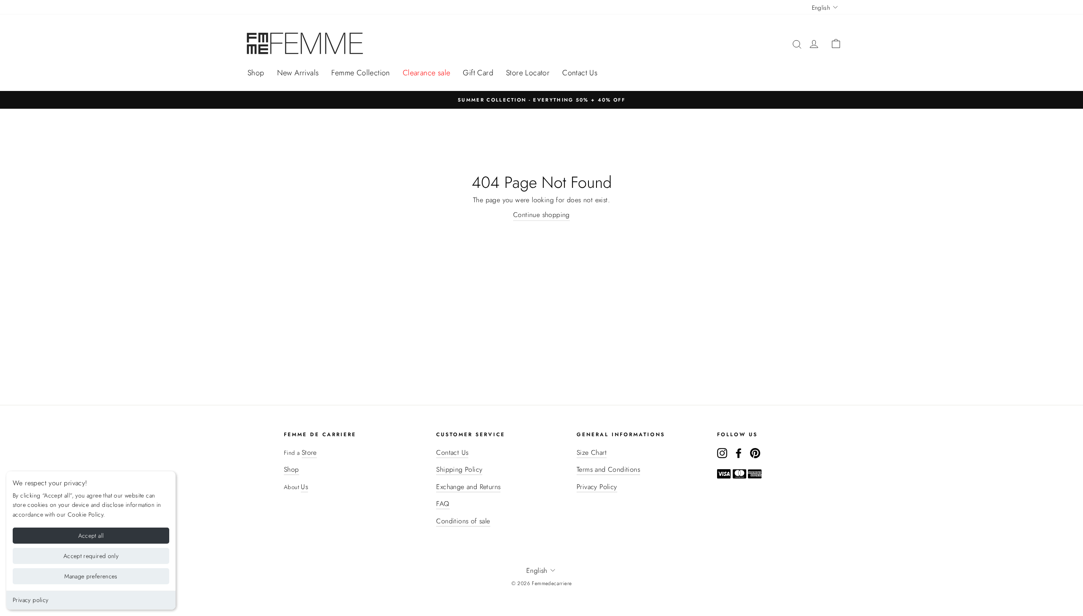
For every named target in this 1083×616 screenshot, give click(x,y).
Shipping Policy (459, 469)
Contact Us (579, 72)
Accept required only (90, 556)
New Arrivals (298, 72)
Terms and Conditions (608, 469)
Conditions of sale (463, 521)
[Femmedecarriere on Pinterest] (755, 452)
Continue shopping (541, 215)
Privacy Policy (597, 487)
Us (304, 487)
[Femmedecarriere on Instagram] (722, 452)
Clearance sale (427, 72)
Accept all (91, 535)
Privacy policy (31, 600)
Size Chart (592, 452)
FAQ (442, 504)
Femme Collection (360, 72)
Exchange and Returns (468, 487)
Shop (255, 72)
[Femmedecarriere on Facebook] (739, 452)
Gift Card (478, 72)
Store (309, 452)
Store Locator (528, 72)
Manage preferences (90, 576)
